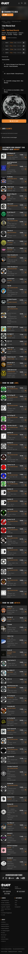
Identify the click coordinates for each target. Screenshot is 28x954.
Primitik (8, 631)
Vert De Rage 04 (11, 395)
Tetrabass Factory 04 (12, 766)
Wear (16, 904)
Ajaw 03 (9, 403)
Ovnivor (9, 608)
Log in (15, 137)
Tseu (13, 554)
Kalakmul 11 (10, 568)
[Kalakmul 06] (3, 788)
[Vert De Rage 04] (3, 397)
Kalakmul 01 (10, 737)
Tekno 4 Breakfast (11, 256)
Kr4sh (8, 237)
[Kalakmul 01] (3, 741)
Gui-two (8, 227)
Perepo (8, 263)
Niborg (8, 439)
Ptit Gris (9, 619)
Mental (8, 655)
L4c (12, 866)
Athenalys (10, 541)
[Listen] (23, 43)
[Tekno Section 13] (3, 663)
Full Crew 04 (10, 509)
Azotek (9, 627)
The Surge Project (14, 542)
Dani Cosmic (10, 420)
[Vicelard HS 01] (3, 280)
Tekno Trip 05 (10, 187)
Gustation (10, 742)
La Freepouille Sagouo (12, 316)
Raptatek (9, 353)
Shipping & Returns (5, 926)
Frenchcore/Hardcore (5, 904)
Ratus (9, 294)
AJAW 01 (9, 588)
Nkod (14, 408)
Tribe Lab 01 (10, 204)
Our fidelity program (5, 930)
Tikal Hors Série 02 (12, 425)
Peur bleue (10, 824)
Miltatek (9, 337)
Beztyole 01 (10, 858)
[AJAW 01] (3, 592)
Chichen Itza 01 (11, 527)
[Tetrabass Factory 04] (3, 773)
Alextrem (10, 366)
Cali (11, 641)
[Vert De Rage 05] (3, 389)
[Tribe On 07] (3, 234)
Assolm (8, 641)
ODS (16, 610)
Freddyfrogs (9, 812)
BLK (9, 494)
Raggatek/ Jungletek (5, 906)
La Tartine (9, 34)
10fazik (9, 223)
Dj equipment (17, 906)
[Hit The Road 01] (3, 699)
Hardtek (8, 418)
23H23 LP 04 (10, 636)
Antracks (9, 364)
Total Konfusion (10, 410)
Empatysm (10, 408)
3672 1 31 (9, 341)
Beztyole (9, 859)
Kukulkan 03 (10, 489)
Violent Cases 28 (11, 357)
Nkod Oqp (9, 320)
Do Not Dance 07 (11, 212)
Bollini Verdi (14, 223)
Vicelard (9, 280)
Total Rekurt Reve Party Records (11, 322)
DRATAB (9, 328)
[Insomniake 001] (3, 710)
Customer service (4, 924)
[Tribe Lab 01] (3, 206)
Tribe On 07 (10, 230)
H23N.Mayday (10, 155)
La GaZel (10, 732)
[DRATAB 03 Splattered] (3, 328)
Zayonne (9, 200)
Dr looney (10, 290)
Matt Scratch (9, 183)
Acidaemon (10, 373)
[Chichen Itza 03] (3, 467)
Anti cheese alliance (12, 674)
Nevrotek (13, 261)
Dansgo (9, 437)
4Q (8, 809)
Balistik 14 (9, 833)
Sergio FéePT (9, 868)
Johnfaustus (9, 629)
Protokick (9, 173)
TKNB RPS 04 (10, 240)
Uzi (10, 237)
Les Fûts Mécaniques (11, 776)
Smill (20, 34)
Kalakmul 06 (10, 783)
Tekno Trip (9, 188)
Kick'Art (8, 761)
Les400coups (13, 227)
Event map (3, 937)
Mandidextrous (11, 181)
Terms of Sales (4, 951)
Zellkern (8, 842)
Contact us (3, 941)
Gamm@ (15, 260)
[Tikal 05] (3, 291)
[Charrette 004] (3, 223)
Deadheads (10, 176)
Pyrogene (9, 612)
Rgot (9, 282)
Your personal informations (18, 948)
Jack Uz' (9, 866)
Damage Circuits (12, 33)
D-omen (9, 391)
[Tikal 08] (3, 581)
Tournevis (16, 631)
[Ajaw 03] (3, 408)
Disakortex (10, 235)
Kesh (3, 34)
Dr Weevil (14, 514)
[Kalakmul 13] (3, 446)
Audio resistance (11, 687)
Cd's (16, 902)
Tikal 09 (9, 473)
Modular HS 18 (10, 797)
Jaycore (21, 33)
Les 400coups (10, 734)
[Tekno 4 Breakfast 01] (3, 271)
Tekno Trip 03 (10, 347)
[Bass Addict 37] (3, 673)
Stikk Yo (13, 563)
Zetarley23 (9, 412)
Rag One (9, 505)
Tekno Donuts (10, 817)
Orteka (13, 158)
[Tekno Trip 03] (3, 350)
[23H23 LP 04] (3, 641)
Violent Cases (10, 358)
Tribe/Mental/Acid (8, 25)
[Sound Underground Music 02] (3, 167)
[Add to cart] (4, 37)
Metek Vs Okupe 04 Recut (11, 194)
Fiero (16, 810)
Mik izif (13, 663)
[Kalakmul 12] (3, 561)
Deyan (9, 573)
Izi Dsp (9, 656)
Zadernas (13, 376)
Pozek (12, 215)
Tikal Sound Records (12, 205)
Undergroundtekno (12, 268)
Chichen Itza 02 (11, 519)
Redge (15, 34)
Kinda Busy (10, 249)
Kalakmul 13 (10, 442)
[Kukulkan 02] (3, 502)
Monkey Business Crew (12, 318)
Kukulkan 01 (10, 548)
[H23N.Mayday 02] (3, 156)
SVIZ (16, 449)
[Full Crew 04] (3, 512)
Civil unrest (10, 400)
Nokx (9, 429)
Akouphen (10, 593)
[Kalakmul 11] (3, 571)
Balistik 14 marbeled (12, 845)
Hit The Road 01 (11, 695)
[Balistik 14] (3, 838)
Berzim (14, 373)
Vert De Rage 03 (11, 415)
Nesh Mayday (15, 157)
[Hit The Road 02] (3, 721)
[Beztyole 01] (3, 863)
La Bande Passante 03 (12, 300)
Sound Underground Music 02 (12, 163)
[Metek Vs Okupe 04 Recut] (3, 197)
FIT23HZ (9, 157)
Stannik (13, 337)
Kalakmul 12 (10, 558)
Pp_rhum (9, 376)
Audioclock (10, 788)
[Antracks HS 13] (3, 364)
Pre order (3, 914)
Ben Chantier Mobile (11, 459)
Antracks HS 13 (11, 362)
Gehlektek (10, 190)
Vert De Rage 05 (11, 387)
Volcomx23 (9, 295)
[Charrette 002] (3, 759)
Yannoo (9, 544)
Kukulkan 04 (10, 432)
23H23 (8, 638)
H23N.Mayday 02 (11, 153)
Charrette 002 (10, 756)
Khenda (9, 251)
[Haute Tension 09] (3, 731)
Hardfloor (14, 859)
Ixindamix (9, 645)
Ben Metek (10, 198)
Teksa (14, 190)
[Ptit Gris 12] (3, 619)
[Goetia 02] (3, 653)
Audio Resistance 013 (12, 685)
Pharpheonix (14, 692)
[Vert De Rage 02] (3, 483)
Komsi (15, 494)
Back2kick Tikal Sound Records (11, 314)
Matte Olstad (9, 595)
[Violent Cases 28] (3, 358)
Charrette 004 (10, 219)
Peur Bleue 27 (10, 823)
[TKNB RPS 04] (3, 242)
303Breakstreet (11, 371)
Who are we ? (4, 934)
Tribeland (9, 624)
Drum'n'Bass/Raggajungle (6, 912)
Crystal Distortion (10, 643)
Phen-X (12, 573)
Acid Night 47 (10, 334)
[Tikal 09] (3, 476)
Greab (13, 375)
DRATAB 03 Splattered (12, 327)
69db (9, 751)
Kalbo (17, 459)
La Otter (13, 437)
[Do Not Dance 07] (3, 214)
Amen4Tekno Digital (12, 178)
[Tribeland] (3, 628)
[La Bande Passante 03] (3, 301)
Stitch (13, 251)
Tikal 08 (9, 578)
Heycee (9, 524)
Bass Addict (10, 672)
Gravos (16, 643)
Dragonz (10, 563)
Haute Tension (10, 730)
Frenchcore (9, 539)
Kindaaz (13, 645)
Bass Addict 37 (10, 670)
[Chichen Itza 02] (3, 522)
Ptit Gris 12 (10, 617)
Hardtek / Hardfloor (5, 902)
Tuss (9, 469)
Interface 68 (9, 449)
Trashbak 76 (9, 613)
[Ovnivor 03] (3, 610)
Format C (10, 699)
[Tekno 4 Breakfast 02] (3, 259)
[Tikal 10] (3, 457)
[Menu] (25, 3)
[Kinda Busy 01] (3, 249)
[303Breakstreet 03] (3, 373)
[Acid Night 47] (3, 336)
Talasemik (13, 294)
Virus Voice (9, 819)
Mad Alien (14, 351)
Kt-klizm (9, 208)
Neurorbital (9, 158)
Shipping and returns (12, 951)
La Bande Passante (12, 302)
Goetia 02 (9, 650)
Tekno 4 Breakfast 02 (12, 255)
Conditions (3, 922)
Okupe (8, 196)
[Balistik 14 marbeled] (3, 850)
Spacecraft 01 (10, 747)
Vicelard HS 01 (10, 278)
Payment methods (5, 928)
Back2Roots (10, 583)
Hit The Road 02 (11, 718)
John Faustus (10, 723)
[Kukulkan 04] (3, 436)
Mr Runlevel (13, 753)
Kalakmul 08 (10, 804)
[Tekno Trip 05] (3, 188)
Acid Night (9, 335)
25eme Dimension (12, 639)
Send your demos (4, 939)
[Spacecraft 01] (3, 750)
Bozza (14, 788)
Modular (9, 799)
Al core (9, 457)
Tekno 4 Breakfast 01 (12, 266)
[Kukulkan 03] (3, 492)
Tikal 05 (9, 285)
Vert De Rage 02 (11, 482)
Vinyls (16, 900)
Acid (17, 371)
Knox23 (8, 773)
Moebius (9, 778)
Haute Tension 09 (11, 728)
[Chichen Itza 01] (3, 530)
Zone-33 (9, 495)
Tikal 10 (9, 453)
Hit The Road (10, 697)
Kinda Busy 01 (10, 248)
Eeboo (8, 225)
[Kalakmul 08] (3, 811)
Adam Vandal (11, 721)
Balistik (9, 835)
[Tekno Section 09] (3, 315)
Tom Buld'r (9, 422)
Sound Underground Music (12, 166)
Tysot (8, 478)
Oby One (12, 439)
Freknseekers (15, 699)
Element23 (12, 225)
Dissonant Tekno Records (11, 653)
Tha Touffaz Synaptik (11, 763)
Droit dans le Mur (11, 610)
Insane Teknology (11, 170)
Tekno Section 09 (11, 307)
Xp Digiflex (10, 242)
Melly (8, 725)
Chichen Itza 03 (11, 464)
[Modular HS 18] (3, 799)
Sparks (14, 585)
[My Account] (19, 3)
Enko (9, 215)
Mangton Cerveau (11, 232)
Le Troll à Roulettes (11, 292)
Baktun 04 (9, 536)
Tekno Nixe (13, 461)
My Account (21, 891)
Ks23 (16, 273)
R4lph (12, 793)
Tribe (3, 28)
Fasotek (9, 351)
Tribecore (9, 390)
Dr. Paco (8, 713)
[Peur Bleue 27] (3, 826)
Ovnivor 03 (9, 606)
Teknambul (10, 244)
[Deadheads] (3, 180)
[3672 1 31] (3, 342)
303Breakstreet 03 (11, 369)
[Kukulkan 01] (3, 551)
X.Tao (15, 656)
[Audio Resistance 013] (3, 689)
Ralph (9, 485)
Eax (9, 504)
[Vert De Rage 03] (3, 418)
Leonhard (9, 261)
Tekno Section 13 (11, 660)
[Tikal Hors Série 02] (3, 427)
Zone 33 (9, 574)
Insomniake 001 (11, 706)
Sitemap (20, 951)
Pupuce (8, 542)
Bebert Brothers (11, 330)
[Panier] (21, 3)
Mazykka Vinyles (11, 708)
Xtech (14, 198)
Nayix (17, 292)
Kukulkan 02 (10, 499)
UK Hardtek (9, 180)
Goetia (14, 541)
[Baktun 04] (3, 540)
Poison (8, 516)
